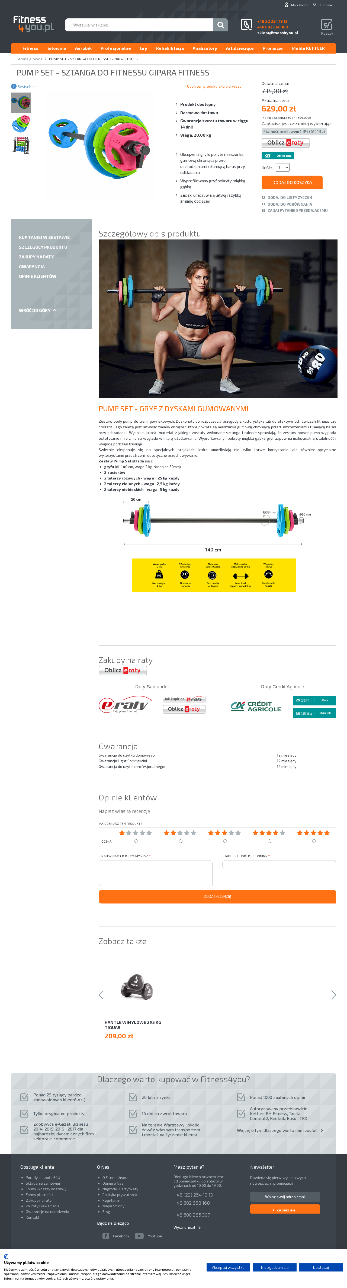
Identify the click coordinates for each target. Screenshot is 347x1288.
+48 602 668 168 (192, 1203)
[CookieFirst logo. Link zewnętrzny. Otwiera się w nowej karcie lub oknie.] (6, 1256)
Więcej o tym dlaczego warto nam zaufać (277, 1130)
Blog (106, 1211)
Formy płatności (39, 1194)
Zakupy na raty (39, 1200)
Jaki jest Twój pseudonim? (246, 856)
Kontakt (33, 1217)
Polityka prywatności (120, 1194)
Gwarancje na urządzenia (48, 1211)
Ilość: (267, 167)
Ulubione (325, 5)
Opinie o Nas (113, 1183)
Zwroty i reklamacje (43, 1206)
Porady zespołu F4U (43, 1177)
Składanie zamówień (43, 1183)
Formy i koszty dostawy (46, 1189)
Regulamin (111, 1200)
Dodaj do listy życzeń (290, 197)
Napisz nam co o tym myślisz (124, 856)
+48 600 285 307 (192, 1215)
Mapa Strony (113, 1206)
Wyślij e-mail (184, 1227)
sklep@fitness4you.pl (277, 32)
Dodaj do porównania (290, 204)
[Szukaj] (220, 24)
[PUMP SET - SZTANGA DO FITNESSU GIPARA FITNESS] (21, 103)
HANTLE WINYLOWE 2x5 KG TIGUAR (133, 1025)
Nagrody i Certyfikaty (120, 1189)
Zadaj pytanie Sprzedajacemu (298, 210)
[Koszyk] (327, 25)
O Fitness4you (114, 1177)
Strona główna (30, 59)
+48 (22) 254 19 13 (193, 1195)
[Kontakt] (246, 24)
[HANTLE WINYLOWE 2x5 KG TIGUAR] (140, 987)
